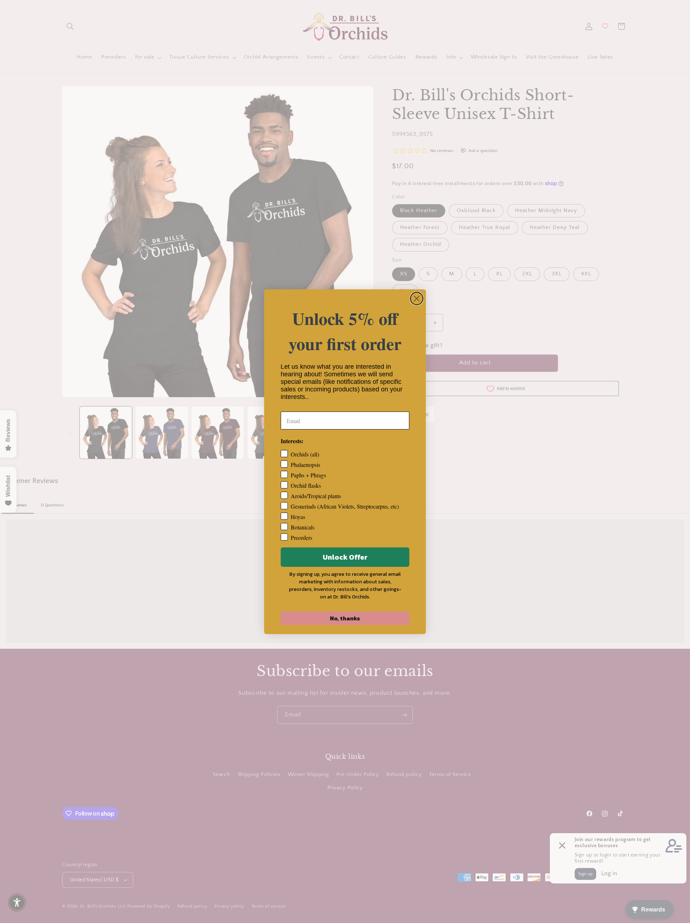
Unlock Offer (345, 557)
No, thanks (345, 618)
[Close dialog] (416, 298)
